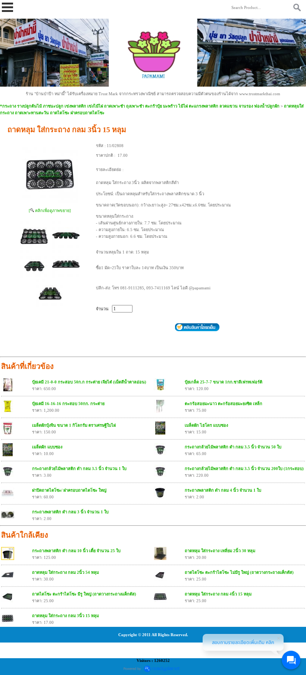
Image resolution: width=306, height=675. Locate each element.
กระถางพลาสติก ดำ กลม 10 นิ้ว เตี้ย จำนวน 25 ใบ (76, 550)
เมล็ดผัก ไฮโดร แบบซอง (206, 425)
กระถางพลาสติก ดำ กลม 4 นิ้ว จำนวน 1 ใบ (223, 490)
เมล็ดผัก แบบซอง (47, 447)
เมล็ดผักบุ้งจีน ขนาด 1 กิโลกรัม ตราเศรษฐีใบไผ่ (74, 425)
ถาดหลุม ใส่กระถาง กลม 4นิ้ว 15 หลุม (218, 594)
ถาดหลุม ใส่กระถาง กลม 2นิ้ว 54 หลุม (65, 572)
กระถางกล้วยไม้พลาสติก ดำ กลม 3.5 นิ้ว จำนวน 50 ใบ (233, 447)
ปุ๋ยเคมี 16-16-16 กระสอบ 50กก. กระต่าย (68, 403)
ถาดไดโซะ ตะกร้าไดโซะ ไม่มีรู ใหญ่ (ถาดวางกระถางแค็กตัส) (239, 572)
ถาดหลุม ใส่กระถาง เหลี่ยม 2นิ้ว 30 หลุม (220, 550)
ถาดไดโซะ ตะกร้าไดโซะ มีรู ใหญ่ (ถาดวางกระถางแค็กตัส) (84, 594)
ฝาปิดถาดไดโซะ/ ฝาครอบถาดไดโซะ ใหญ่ (69, 490)
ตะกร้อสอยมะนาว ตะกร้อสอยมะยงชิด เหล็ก (223, 403)
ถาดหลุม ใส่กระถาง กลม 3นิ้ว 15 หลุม (65, 615)
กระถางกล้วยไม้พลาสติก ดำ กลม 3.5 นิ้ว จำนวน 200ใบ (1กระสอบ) (244, 468)
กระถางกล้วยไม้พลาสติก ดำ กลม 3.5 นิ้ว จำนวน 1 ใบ (79, 468)
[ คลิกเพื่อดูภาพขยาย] (50, 210)
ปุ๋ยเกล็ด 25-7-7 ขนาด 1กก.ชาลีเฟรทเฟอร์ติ (223, 382)
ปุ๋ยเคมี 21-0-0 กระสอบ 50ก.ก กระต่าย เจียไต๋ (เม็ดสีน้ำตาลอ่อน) (89, 382)
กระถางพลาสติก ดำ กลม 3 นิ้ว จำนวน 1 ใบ (70, 512)
